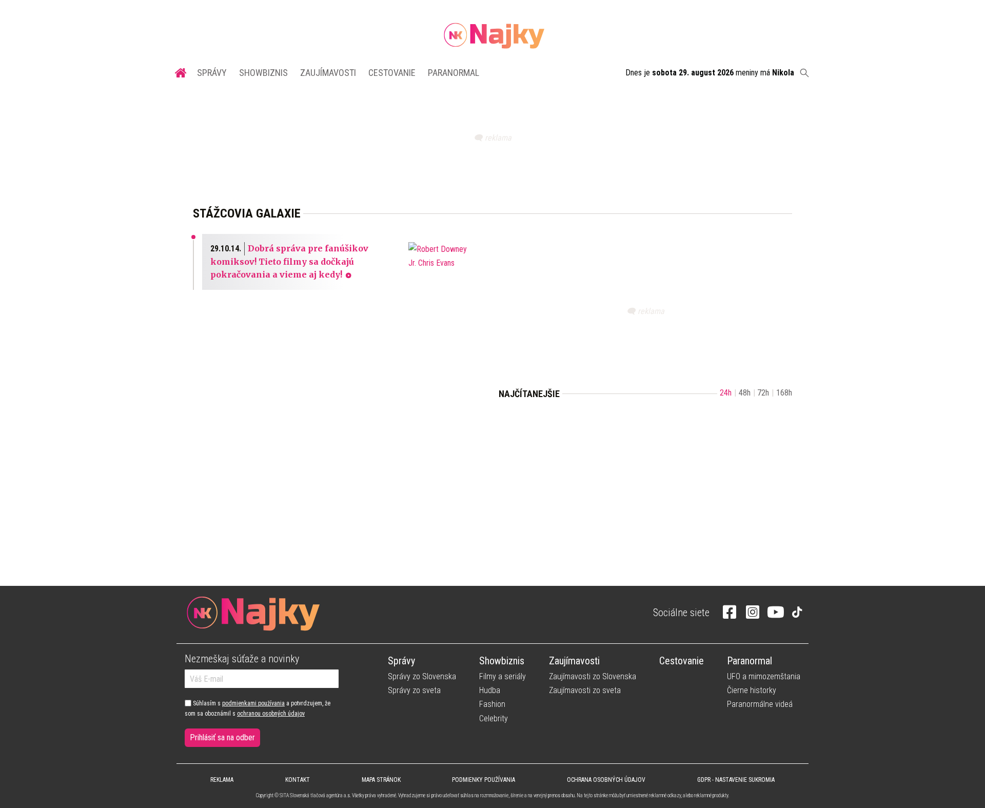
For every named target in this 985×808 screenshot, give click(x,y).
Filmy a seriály (502, 676)
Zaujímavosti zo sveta (585, 690)
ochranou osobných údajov (271, 713)
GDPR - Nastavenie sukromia (736, 779)
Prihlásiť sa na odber (222, 737)
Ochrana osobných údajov (606, 779)
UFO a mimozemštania (763, 676)
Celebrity (493, 718)
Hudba (489, 690)
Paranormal (453, 72)
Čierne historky (751, 690)
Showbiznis (263, 72)
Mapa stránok (381, 779)
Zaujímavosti (328, 72)
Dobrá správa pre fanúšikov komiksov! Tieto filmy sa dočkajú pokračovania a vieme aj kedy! (289, 261)
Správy (212, 72)
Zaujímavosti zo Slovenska (592, 676)
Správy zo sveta (414, 690)
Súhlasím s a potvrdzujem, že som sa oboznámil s (257, 708)
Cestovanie (392, 72)
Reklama (221, 779)
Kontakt (297, 779)
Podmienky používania (483, 779)
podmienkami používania (253, 703)
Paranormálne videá (760, 704)
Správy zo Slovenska (422, 676)
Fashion (492, 704)
